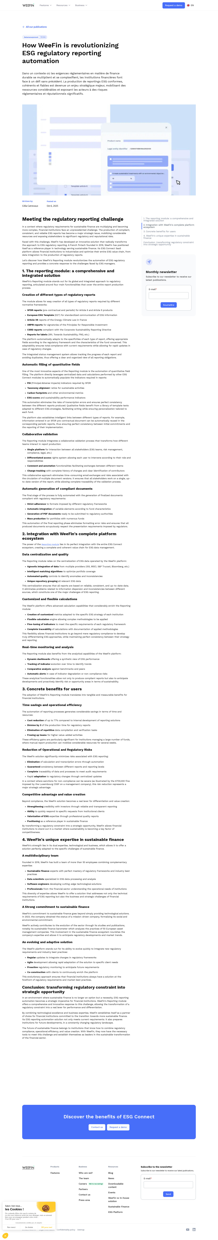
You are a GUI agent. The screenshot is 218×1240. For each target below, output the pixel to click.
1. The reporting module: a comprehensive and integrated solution (168, 219)
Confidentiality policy (66, 1229)
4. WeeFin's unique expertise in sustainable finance (166, 236)
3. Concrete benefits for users (159, 231)
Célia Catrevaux (30, 205)
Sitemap (80, 1229)
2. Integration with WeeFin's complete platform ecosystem (168, 226)
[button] (45, 5)
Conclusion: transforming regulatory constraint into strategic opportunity (168, 243)
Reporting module (50, 544)
